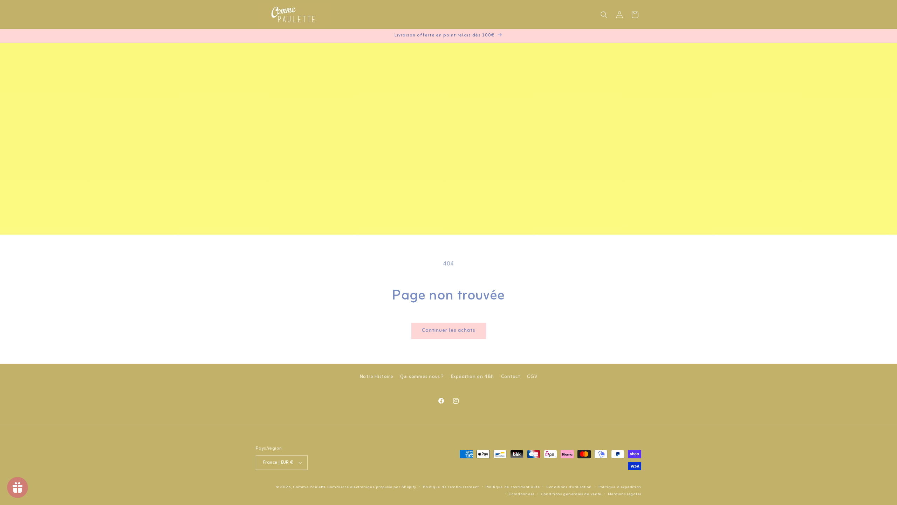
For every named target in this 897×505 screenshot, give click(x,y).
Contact (510, 377)
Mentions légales (624, 494)
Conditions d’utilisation (569, 487)
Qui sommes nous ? (422, 377)
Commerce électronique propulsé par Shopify (371, 487)
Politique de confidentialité (513, 487)
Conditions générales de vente (571, 494)
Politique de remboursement (451, 487)
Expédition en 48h (472, 377)
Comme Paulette (309, 487)
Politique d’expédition (619, 487)
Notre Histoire (376, 377)
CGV (532, 377)
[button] (604, 14)
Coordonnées (521, 494)
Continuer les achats (448, 330)
